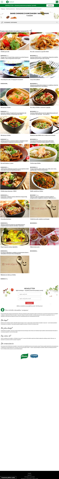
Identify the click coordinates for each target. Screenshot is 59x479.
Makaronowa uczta (34, 247)
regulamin (29, 475)
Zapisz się (29, 303)
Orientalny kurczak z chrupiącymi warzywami (12, 79)
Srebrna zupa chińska (35, 163)
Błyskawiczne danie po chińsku (8, 275)
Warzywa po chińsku (6, 107)
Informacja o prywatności (29, 476)
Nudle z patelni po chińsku (36, 191)
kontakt (29, 473)
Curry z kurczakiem (35, 79)
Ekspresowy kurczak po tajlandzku (9, 247)
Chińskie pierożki (5, 51)
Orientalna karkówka (6, 219)
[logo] (10, 2)
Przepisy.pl (3, 8)
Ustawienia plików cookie (8, 477)
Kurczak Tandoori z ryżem (7, 163)
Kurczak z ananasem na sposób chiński (39, 51)
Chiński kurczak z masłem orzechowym (39, 219)
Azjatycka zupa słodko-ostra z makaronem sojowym (42, 135)
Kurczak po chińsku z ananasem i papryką (40, 107)
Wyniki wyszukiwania (10, 8)
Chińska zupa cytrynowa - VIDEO (9, 191)
